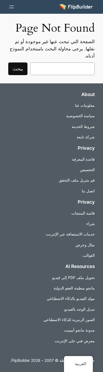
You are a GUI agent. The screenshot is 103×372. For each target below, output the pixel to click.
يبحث (18, 69)
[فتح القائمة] (11, 7)
